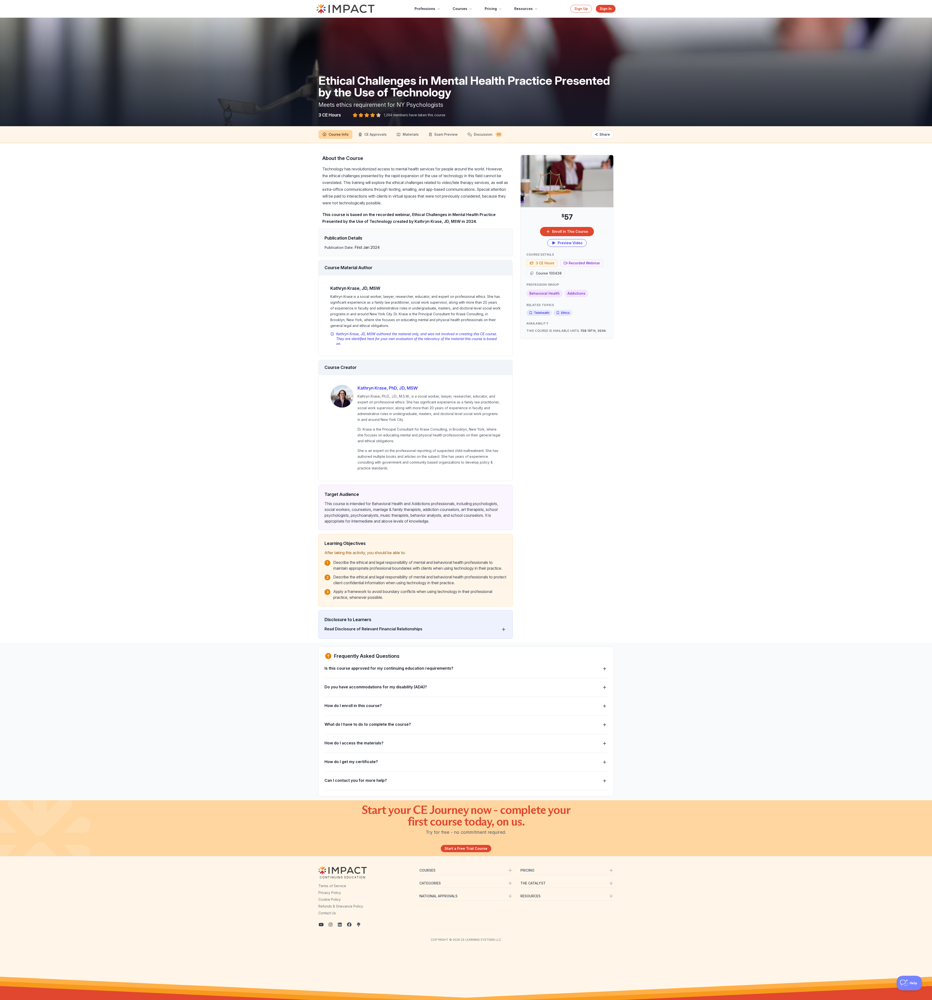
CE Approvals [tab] (375, 134)
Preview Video (570, 243)
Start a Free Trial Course (466, 848)
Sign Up (581, 9)
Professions (425, 9)
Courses (460, 9)
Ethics (565, 313)
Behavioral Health (544, 293)
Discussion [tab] (487, 134)
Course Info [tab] (339, 134)
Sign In (606, 9)
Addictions (576, 293)
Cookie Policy (329, 899)
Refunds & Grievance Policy (340, 906)
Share (604, 134)
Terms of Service (332, 886)
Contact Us (327, 913)
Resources (523, 9)
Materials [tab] (411, 134)
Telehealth (541, 313)
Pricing (491, 9)
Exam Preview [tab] (446, 134)
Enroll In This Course (570, 231)
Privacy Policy (329, 893)
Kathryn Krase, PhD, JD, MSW (388, 388)
